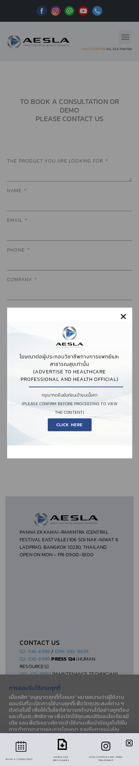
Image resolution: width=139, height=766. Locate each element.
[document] (69, 383)
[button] (123, 316)
